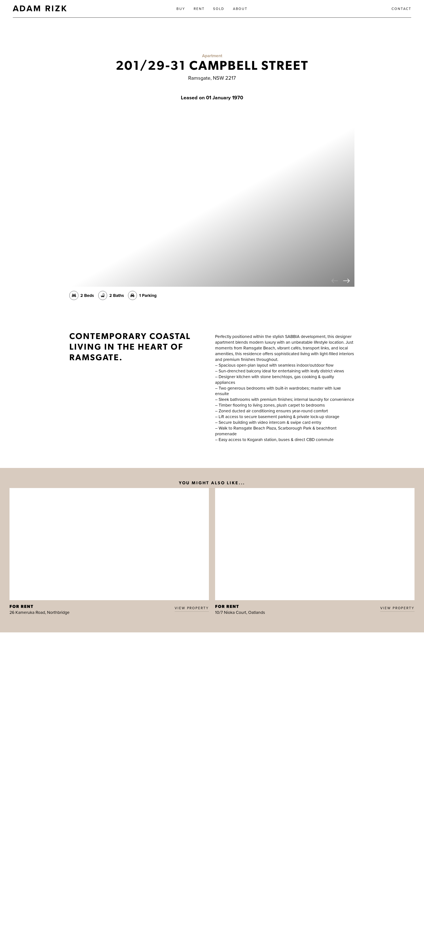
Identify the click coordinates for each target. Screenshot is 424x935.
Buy (180, 8)
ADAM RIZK (40, 8)
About (240, 8)
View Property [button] (192, 608)
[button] (335, 281)
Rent (199, 8)
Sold (219, 8)
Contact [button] (401, 8)
